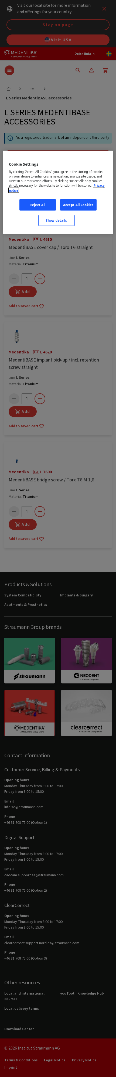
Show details (56, 220)
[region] (58, 192)
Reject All (38, 205)
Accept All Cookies (78, 205)
